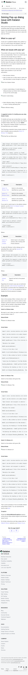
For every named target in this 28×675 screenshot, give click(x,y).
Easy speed (4, 559)
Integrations (4, 602)
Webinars (3, 619)
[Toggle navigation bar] (2, 2)
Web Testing (4, 594)
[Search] (25, 2)
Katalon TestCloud (6, 582)
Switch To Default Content (17, 206)
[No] (16, 530)
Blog (2, 610)
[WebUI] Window (5, 523)
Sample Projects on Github (8, 633)
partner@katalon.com (15, 662)
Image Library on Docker (7, 631)
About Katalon (4, 641)
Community (4, 612)
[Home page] (2, 6)
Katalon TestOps (5, 579)
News (2, 648)
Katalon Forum (21, 523)
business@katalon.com (18, 659)
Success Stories (5, 615)
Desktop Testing (5, 600)
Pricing (3, 584)
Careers (3, 643)
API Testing (4, 596)
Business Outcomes (6, 556)
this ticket (10, 289)
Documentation (5, 627)
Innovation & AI (5, 565)
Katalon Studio (5, 577)
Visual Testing (4, 592)
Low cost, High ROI (6, 567)
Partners (3, 650)
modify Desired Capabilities (16, 285)
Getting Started (5, 629)
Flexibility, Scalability (6, 561)
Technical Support (5, 617)
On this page (5, 13)
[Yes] (12, 530)
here (9, 508)
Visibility (3, 563)
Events (3, 645)
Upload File (19, 249)
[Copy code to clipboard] (25, 143)
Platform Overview (6, 575)
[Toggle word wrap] (23, 143)
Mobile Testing (5, 598)
